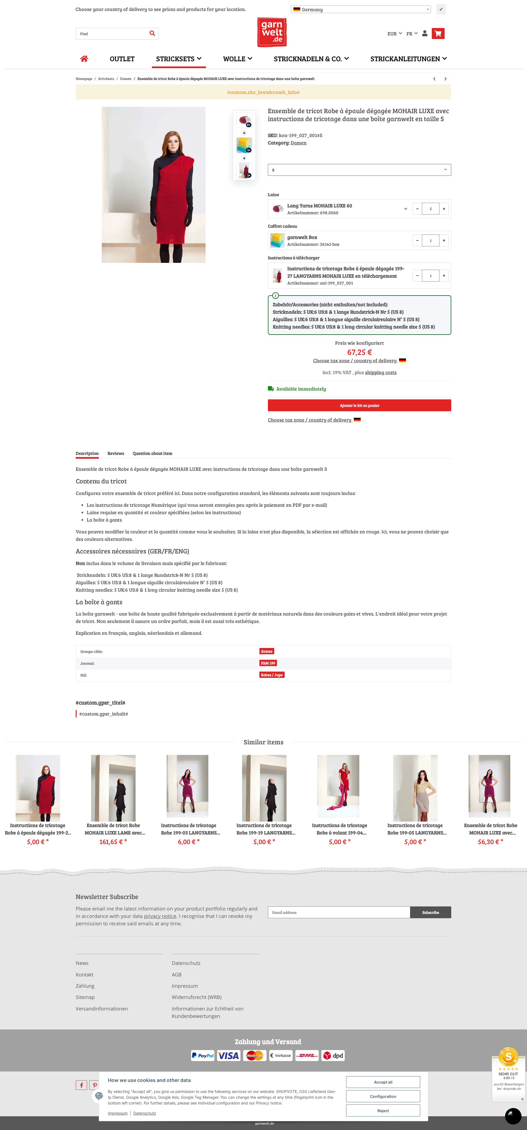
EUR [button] (392, 33)
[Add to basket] (80, 104)
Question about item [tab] (152, 453)
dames (266, 651)
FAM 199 (268, 663)
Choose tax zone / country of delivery (355, 360)
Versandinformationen (102, 1008)
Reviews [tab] (116, 453)
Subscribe (430, 912)
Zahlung (85, 986)
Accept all (383, 1082)
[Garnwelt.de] (272, 32)
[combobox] (361, 9)
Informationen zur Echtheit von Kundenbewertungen (207, 1012)
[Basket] (440, 33)
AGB (177, 974)
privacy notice (160, 916)
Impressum (185, 986)
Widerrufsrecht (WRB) (197, 997)
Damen (299, 142)
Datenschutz (186, 963)
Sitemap (85, 997)
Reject (383, 1110)
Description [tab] (87, 453)
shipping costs (381, 372)
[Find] (152, 34)
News (82, 963)
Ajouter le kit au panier (359, 405)
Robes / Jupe (272, 674)
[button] (425, 33)
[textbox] (361, 9)
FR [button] (409, 33)
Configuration (383, 1096)
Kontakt (84, 974)
